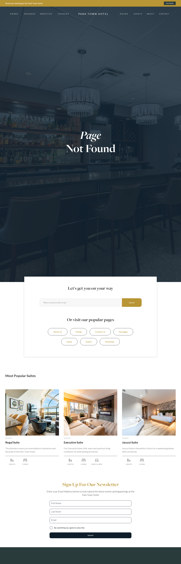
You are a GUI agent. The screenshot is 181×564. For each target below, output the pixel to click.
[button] (14, 14)
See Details (170, 3)
